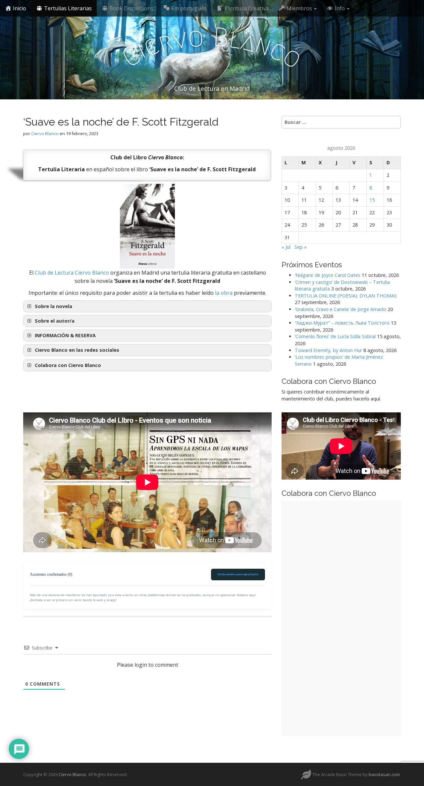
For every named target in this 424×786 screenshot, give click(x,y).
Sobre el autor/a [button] (55, 321)
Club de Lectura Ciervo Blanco (72, 272)
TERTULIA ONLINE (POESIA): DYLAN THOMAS (346, 295)
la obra (224, 292)
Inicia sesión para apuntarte (238, 574)
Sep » (300, 247)
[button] (147, 335)
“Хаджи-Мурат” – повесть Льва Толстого (342, 323)
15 (372, 200)
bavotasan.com (384, 774)
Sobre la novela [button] (53, 306)
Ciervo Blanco (45, 133)
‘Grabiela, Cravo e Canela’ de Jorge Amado (340, 309)
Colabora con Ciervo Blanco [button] (68, 365)
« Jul (286, 247)
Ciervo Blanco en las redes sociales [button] (77, 350)
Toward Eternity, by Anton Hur (328, 350)
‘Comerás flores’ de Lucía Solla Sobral (335, 336)
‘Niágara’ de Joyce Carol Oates (327, 275)
